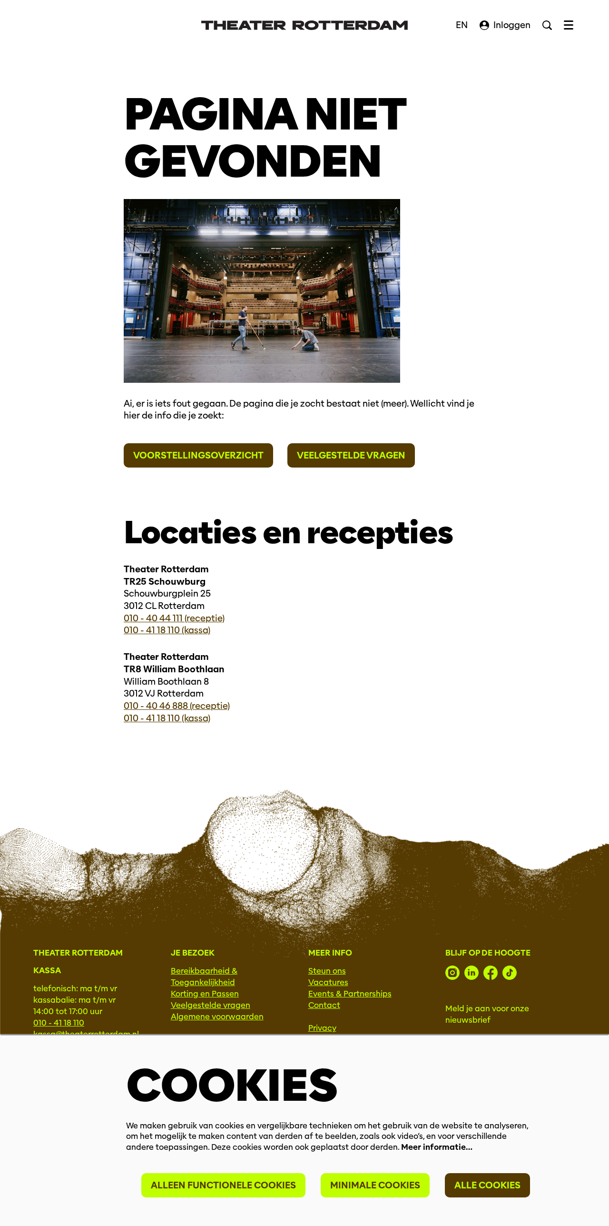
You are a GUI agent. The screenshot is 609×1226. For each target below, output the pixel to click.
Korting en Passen (205, 994)
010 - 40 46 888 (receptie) (177, 705)
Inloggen (511, 25)
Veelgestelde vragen (351, 455)
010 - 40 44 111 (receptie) (174, 618)
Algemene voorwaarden (217, 1017)
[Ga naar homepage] (304, 25)
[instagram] (452, 973)
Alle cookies (487, 1185)
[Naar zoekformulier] (547, 25)
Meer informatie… (436, 1147)
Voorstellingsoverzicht (198, 455)
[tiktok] (509, 973)
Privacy (322, 1028)
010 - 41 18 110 (58, 1023)
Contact (324, 1005)
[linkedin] (471, 973)
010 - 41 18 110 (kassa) (167, 630)
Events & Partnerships (350, 994)
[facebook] (490, 973)
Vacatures (328, 982)
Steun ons (327, 971)
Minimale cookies (375, 1185)
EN (462, 25)
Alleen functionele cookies (223, 1185)
